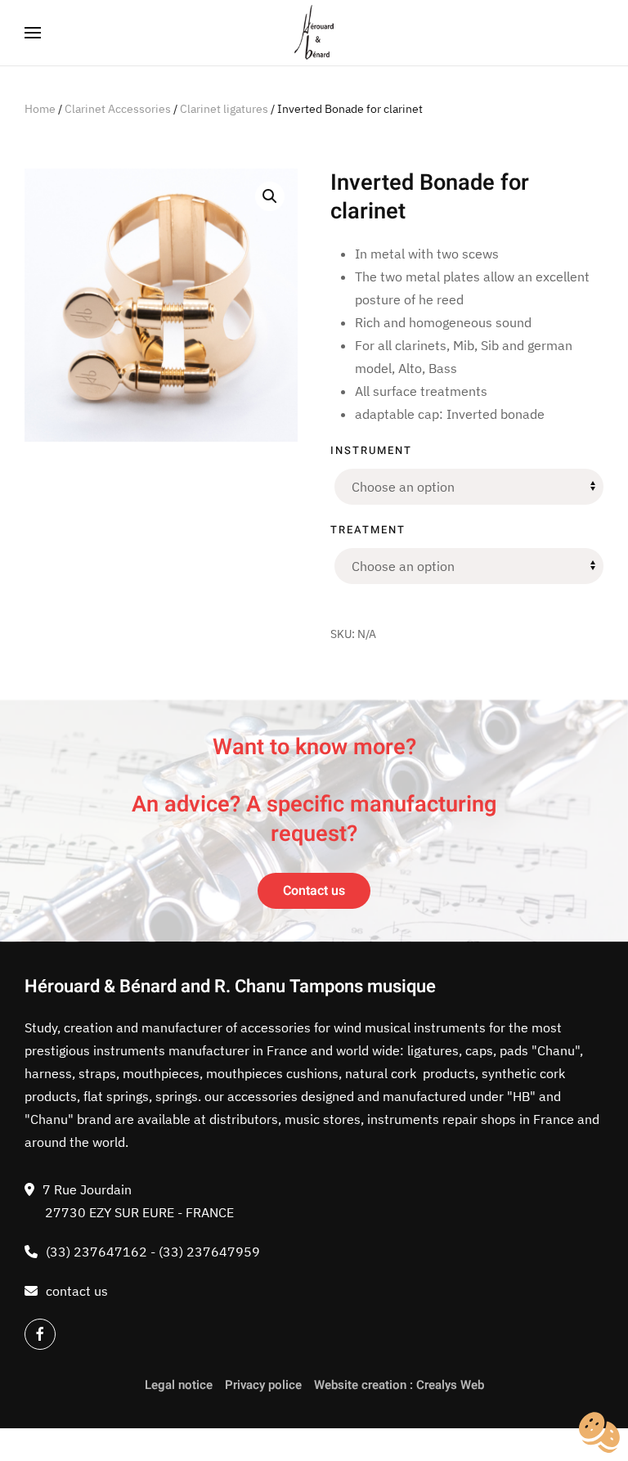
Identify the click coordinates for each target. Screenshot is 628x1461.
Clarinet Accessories (118, 108)
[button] (33, 32)
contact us (77, 1291)
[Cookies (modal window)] (599, 1433)
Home (40, 108)
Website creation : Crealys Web (399, 1385)
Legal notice (179, 1385)
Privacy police (263, 1385)
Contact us (314, 891)
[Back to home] (314, 32)
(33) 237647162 (96, 1251)
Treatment (368, 529)
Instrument (371, 450)
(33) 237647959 (209, 1251)
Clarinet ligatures (224, 108)
